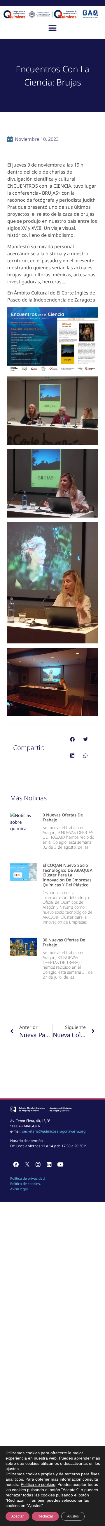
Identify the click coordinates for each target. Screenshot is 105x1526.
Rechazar (45, 1516)
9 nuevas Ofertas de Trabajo (63, 817)
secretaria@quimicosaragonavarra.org (53, 1131)
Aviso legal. (19, 1188)
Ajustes (73, 1516)
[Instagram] (37, 1164)
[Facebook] (15, 1164)
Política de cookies (38, 1484)
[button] (52, 28)
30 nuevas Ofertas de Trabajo (64, 942)
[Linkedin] (49, 1164)
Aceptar (17, 1516)
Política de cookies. (25, 1183)
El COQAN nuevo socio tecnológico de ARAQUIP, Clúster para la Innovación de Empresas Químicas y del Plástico (68, 875)
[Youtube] (60, 1164)
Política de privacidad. (28, 1178)
